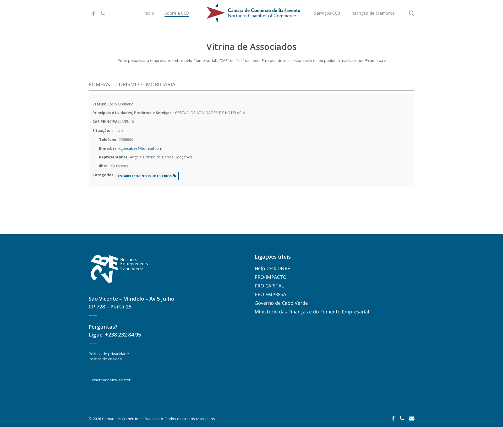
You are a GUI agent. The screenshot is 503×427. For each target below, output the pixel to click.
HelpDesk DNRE (272, 268)
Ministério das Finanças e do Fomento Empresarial (312, 311)
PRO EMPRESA (270, 294)
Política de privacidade (109, 353)
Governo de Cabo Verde (281, 303)
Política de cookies (105, 358)
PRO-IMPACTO (271, 277)
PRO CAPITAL (269, 285)
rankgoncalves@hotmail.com (137, 148)
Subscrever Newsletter (110, 379)
